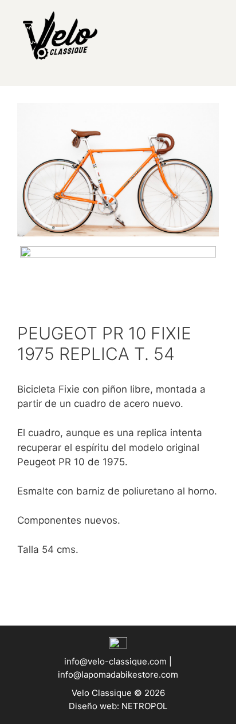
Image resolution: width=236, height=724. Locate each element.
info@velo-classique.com (116, 661)
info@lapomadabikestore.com (118, 674)
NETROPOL (144, 706)
